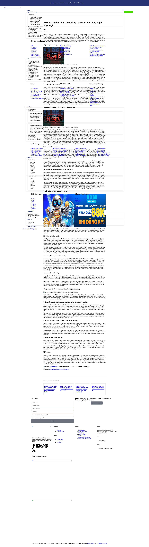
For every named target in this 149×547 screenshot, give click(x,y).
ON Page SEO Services (33, 61)
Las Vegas (32, 183)
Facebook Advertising (35, 18)
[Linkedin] (38, 446)
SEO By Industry (32, 73)
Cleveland (32, 168)
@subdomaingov (54, 366)
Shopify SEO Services (33, 76)
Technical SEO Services (34, 62)
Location (29, 157)
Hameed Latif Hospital (34, 215)
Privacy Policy (90, 543)
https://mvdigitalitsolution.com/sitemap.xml (58, 369)
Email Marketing (32, 29)
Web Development (32, 123)
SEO (28, 58)
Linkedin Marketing (34, 21)
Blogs (29, 223)
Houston (32, 187)
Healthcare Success (33, 214)
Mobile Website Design (35, 120)
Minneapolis (33, 180)
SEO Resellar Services (33, 75)
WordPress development (36, 131)
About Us (29, 219)
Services (29, 107)
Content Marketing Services (35, 31)
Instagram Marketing (35, 22)
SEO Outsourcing (32, 65)
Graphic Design (31, 135)
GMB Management (32, 33)
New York (32, 162)
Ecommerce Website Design (37, 119)
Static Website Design (35, 115)
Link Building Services (33, 71)
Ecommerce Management (34, 138)
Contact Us (31, 222)
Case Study (30, 211)
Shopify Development (35, 132)
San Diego (32, 169)
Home (28, 10)
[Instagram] (42, 446)
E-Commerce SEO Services (35, 66)
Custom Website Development (38, 127)
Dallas (31, 184)
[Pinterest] (46, 446)
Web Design (31, 111)
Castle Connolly (32, 217)
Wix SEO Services (32, 78)
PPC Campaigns (32, 136)
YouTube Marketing (35, 24)
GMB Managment (32, 68)
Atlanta (32, 165)
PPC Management (32, 32)
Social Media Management (34, 139)
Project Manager (32, 226)
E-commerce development (36, 128)
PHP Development (34, 130)
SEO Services (31, 64)
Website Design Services (36, 113)
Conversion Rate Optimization (35, 35)
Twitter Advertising (35, 20)
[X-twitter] (34, 450)
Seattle (32, 170)
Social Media (31, 14)
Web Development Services (37, 125)
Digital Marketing (32, 12)
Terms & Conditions (102, 543)
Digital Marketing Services (34, 36)
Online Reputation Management (36, 26)
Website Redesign (34, 117)
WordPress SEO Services (34, 79)
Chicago (32, 163)
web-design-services (33, 69)
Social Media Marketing (36, 17)
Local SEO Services (33, 72)
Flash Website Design (35, 116)
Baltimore (32, 172)
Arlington (32, 166)
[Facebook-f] (34, 446)
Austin (31, 173)
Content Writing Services (34, 28)
